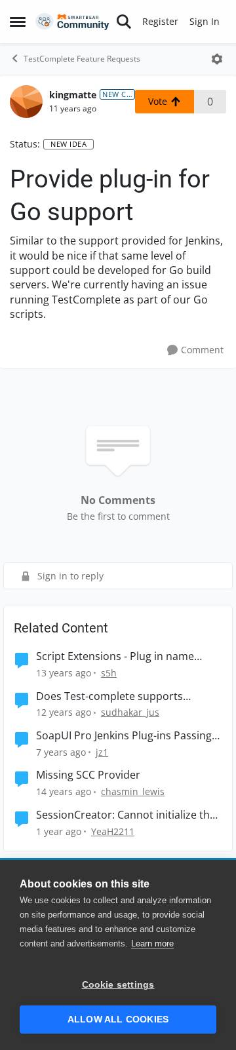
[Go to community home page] (72, 22)
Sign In (204, 21)
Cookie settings (118, 985)
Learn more (152, 943)
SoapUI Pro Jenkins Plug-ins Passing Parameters (124, 736)
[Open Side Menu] (17, 21)
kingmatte (72, 94)
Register (160, 21)
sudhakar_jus (130, 712)
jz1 (102, 752)
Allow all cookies (118, 1019)
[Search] (124, 21)
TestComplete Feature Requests (82, 58)
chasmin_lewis (133, 791)
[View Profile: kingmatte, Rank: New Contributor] (26, 101)
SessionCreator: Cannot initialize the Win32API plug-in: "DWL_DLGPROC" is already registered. (127, 815)
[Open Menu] (217, 59)
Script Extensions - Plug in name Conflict (115, 656)
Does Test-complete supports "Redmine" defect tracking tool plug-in (125, 696)
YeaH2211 (112, 831)
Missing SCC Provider (88, 775)
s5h (109, 673)
